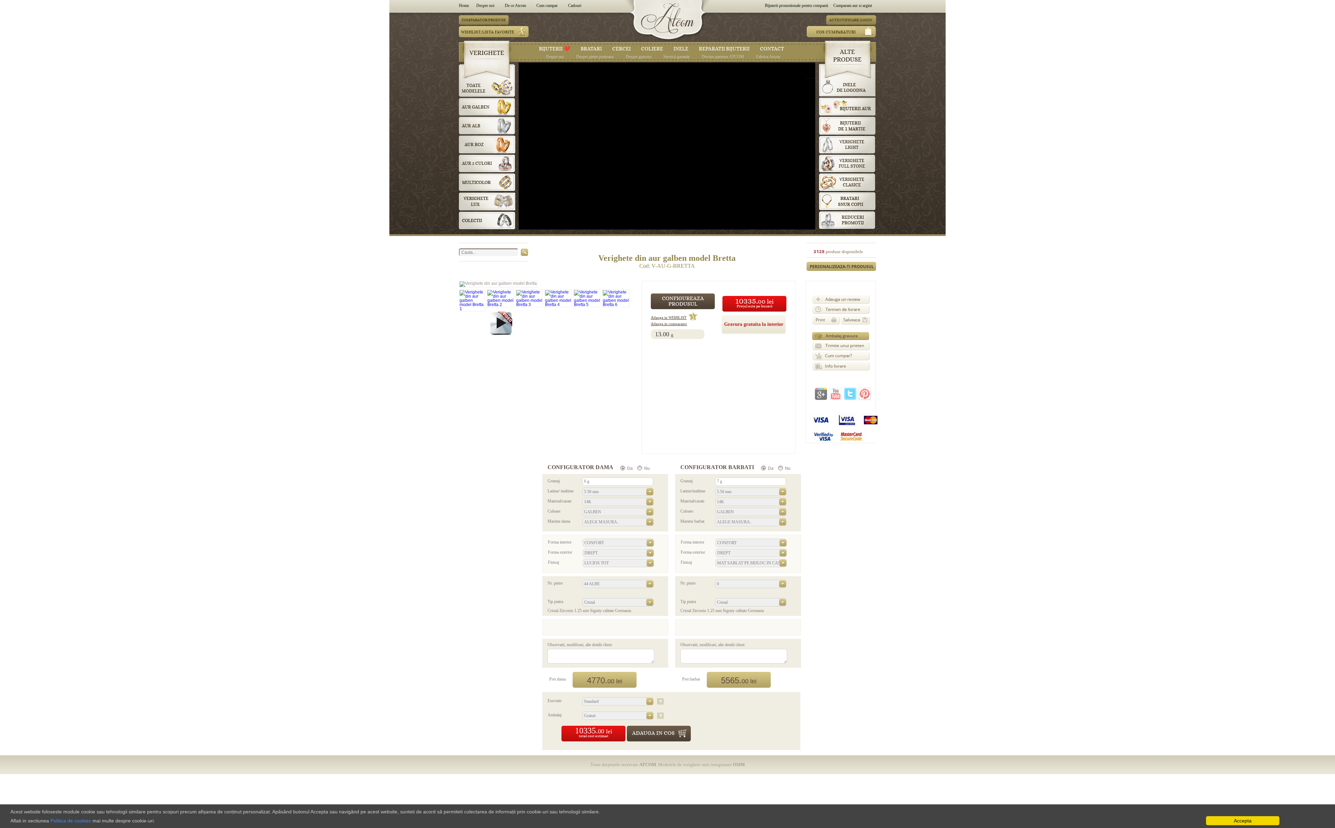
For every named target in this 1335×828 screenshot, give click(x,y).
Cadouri (574, 5)
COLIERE (652, 48)
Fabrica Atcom (768, 56)
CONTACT (772, 48)
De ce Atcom (515, 5)
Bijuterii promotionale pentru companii (796, 5)
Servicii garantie (676, 56)
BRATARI (591, 48)
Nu (647, 468)
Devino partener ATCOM (723, 56)
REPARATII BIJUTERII (724, 48)
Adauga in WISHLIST (669, 318)
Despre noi (485, 5)
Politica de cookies (70, 820)
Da (630, 468)
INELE (680, 48)
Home (465, 5)
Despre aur (555, 56)
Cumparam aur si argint (852, 5)
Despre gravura (638, 56)
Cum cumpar (547, 5)
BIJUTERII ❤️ (554, 48)
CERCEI (621, 48)
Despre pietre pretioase (595, 56)
